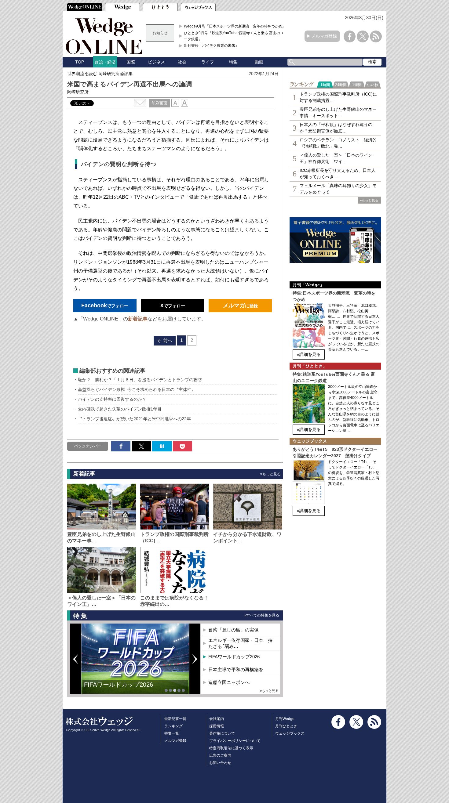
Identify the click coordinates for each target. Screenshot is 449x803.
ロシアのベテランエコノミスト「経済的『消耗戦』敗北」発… (338, 143)
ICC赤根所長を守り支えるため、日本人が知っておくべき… (337, 173)
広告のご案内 (220, 755)
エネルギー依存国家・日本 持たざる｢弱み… (240, 643)
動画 (259, 62)
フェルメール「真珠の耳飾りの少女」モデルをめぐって (338, 188)
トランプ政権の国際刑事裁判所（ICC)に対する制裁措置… (338, 97)
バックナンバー (88, 446)
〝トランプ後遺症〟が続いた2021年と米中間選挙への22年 (134, 418)
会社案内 (216, 719)
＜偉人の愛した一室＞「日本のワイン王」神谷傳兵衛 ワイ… (336, 158)
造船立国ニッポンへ (229, 682)
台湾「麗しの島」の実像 (233, 629)
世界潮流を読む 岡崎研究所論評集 (100, 73)
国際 (130, 62)
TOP (79, 62)
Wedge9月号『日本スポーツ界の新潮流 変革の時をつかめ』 (235, 26)
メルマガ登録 (324, 36)
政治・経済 (105, 62)
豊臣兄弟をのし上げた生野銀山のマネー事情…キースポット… (338, 112)
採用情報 (216, 726)
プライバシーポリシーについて (235, 741)
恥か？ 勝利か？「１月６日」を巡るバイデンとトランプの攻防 (140, 379)
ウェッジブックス (290, 733)
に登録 (240, 305)
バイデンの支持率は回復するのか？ (112, 399)
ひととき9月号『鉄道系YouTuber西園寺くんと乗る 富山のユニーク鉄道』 (235, 36)
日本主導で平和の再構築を (235, 669)
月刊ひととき (286, 726)
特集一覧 (171, 733)
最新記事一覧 (175, 719)
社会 (182, 62)
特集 (233, 62)
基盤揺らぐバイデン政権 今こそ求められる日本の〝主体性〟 (137, 389)
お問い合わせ (220, 763)
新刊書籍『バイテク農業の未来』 (211, 45)
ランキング (173, 726)
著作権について (222, 733)
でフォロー (104, 305)
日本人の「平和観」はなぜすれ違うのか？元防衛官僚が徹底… (336, 127)
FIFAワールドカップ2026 (118, 684)
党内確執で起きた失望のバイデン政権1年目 (120, 409)
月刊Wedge (284, 719)
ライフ (207, 62)
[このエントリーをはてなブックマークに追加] (161, 446)
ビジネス (156, 62)
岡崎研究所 (78, 91)
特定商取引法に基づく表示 (231, 748)
